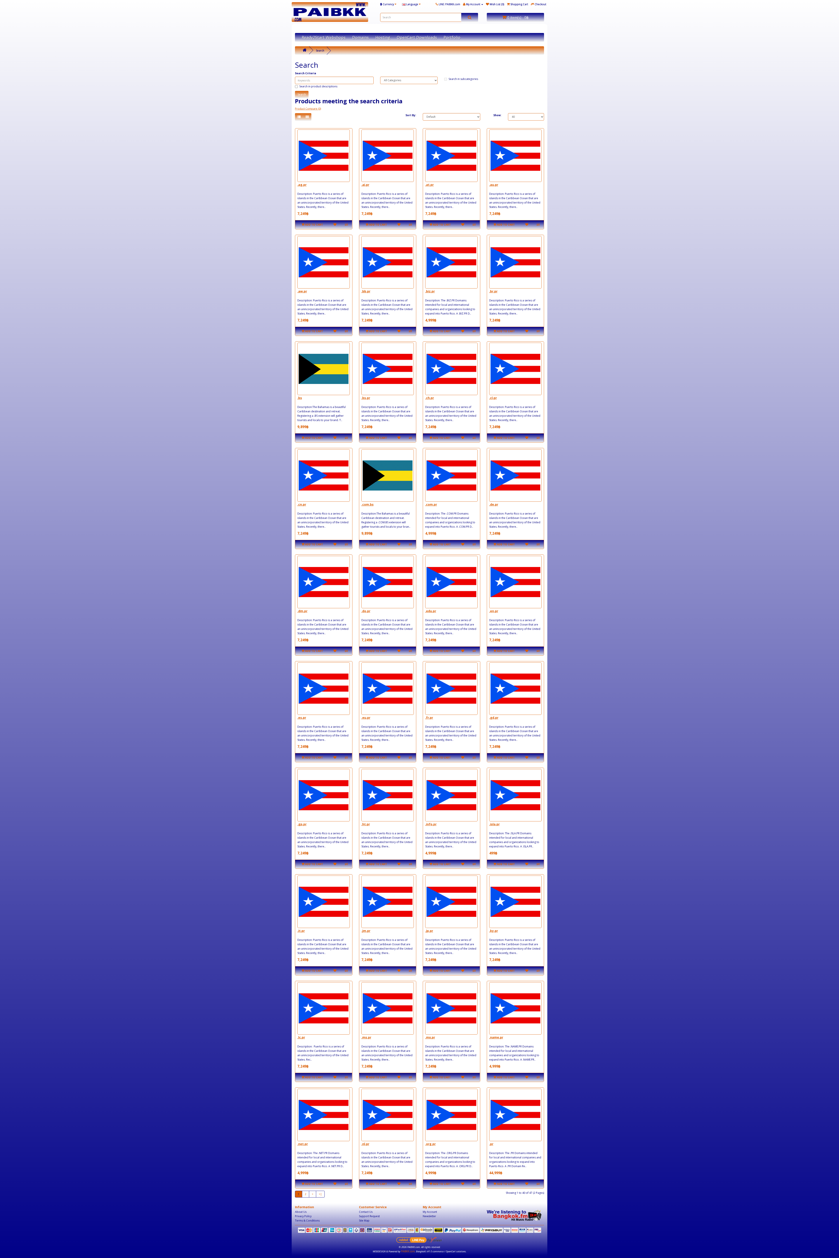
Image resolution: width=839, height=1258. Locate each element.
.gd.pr (493, 717)
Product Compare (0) (308, 109)
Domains (360, 37)
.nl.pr (365, 1144)
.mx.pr (430, 1037)
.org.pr (430, 1144)
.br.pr (493, 291)
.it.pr (301, 931)
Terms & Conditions (307, 1220)
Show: (497, 115)
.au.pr (493, 185)
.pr (491, 1144)
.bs (299, 398)
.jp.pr (429, 931)
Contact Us (366, 1212)
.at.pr (429, 185)
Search (320, 50)
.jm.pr (365, 931)
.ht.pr (365, 824)
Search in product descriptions (318, 86)
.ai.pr (365, 185)
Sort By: (411, 115)
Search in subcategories (463, 79)
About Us (301, 1212)
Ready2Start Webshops (324, 37)
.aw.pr (302, 291)
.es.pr (301, 717)
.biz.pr (430, 291)
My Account (430, 1212)
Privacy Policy (303, 1216)
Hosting (382, 37)
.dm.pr (302, 611)
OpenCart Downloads (417, 37)
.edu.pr (430, 611)
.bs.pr (365, 398)
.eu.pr (365, 717)
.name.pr (496, 1037)
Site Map (364, 1220)
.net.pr (302, 1144)
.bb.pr (365, 291)
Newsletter (429, 1216)
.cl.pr (493, 398)
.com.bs (367, 504)
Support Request (369, 1216)
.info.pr (431, 824)
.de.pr (493, 504)
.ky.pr (493, 931)
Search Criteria (305, 73)
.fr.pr (429, 717)
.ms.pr (366, 1037)
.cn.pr (301, 504)
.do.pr (365, 611)
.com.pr (431, 504)
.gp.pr (302, 824)
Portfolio (452, 37)
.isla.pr (494, 824)
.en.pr (493, 611)
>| (320, 1194)
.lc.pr (301, 1037)
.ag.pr (302, 185)
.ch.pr (429, 398)
